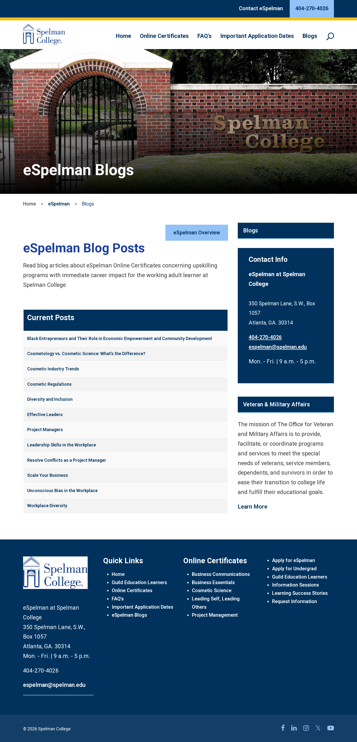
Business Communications (221, 574)
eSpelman (59, 204)
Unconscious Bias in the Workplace (62, 490)
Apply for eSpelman (293, 560)
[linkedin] (294, 728)
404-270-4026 (265, 337)
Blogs (310, 36)
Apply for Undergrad (294, 568)
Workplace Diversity (47, 505)
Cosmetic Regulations (49, 384)
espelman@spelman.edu (278, 347)
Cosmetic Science (211, 590)
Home (123, 36)
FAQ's (204, 36)
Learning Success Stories (300, 593)
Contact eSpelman (261, 8)
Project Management (215, 615)
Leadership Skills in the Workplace (61, 444)
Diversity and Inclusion (50, 399)
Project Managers (45, 429)
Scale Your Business (47, 475)
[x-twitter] (319, 728)
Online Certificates (164, 36)
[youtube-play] (330, 728)
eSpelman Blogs (129, 615)
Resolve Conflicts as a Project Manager (66, 460)
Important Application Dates (257, 36)
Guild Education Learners (139, 582)
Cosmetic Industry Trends (53, 368)
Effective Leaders (45, 414)
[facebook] (283, 728)
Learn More (252, 506)
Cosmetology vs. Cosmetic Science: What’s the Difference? (86, 353)
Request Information (294, 601)
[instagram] (307, 728)
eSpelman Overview (196, 233)
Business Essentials (213, 582)
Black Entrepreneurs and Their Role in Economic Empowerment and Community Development (119, 338)
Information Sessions (295, 585)
